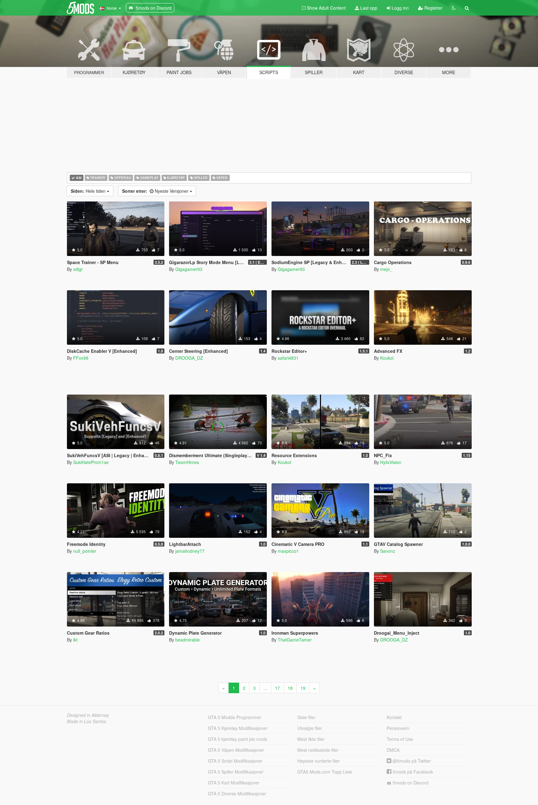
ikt (75, 640)
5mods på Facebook (412, 772)
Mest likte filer (310, 739)
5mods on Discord (409, 782)
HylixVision (390, 462)
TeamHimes (187, 462)
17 (277, 688)
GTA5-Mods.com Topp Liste (324, 772)
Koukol (387, 358)
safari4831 (288, 358)
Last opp (368, 8)
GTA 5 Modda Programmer (234, 717)
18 (290, 688)
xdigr (78, 269)
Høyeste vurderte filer (318, 761)
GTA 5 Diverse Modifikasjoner (237, 793)
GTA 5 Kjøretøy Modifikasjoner (237, 728)
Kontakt (394, 717)
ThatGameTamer (295, 640)
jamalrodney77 (190, 551)
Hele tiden (89, 191)
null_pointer (84, 551)
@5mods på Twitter (411, 761)
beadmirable (187, 640)
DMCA (393, 750)
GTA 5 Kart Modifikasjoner (233, 782)
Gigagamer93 (188, 269)
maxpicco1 (288, 551)
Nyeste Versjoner (156, 191)
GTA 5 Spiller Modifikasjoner (235, 772)
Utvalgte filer (309, 728)
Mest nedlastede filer (317, 750)
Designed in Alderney (88, 715)
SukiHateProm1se (91, 462)
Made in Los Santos (86, 721)
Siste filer (306, 717)
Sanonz (387, 551)
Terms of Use (400, 739)
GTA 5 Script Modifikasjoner (235, 761)
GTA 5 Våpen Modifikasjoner (236, 750)
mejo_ (386, 269)
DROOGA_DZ (189, 358)
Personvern (398, 728)
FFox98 (80, 358)
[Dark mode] (453, 8)
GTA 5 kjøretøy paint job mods (237, 739)
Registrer (432, 8)
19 (302, 688)
